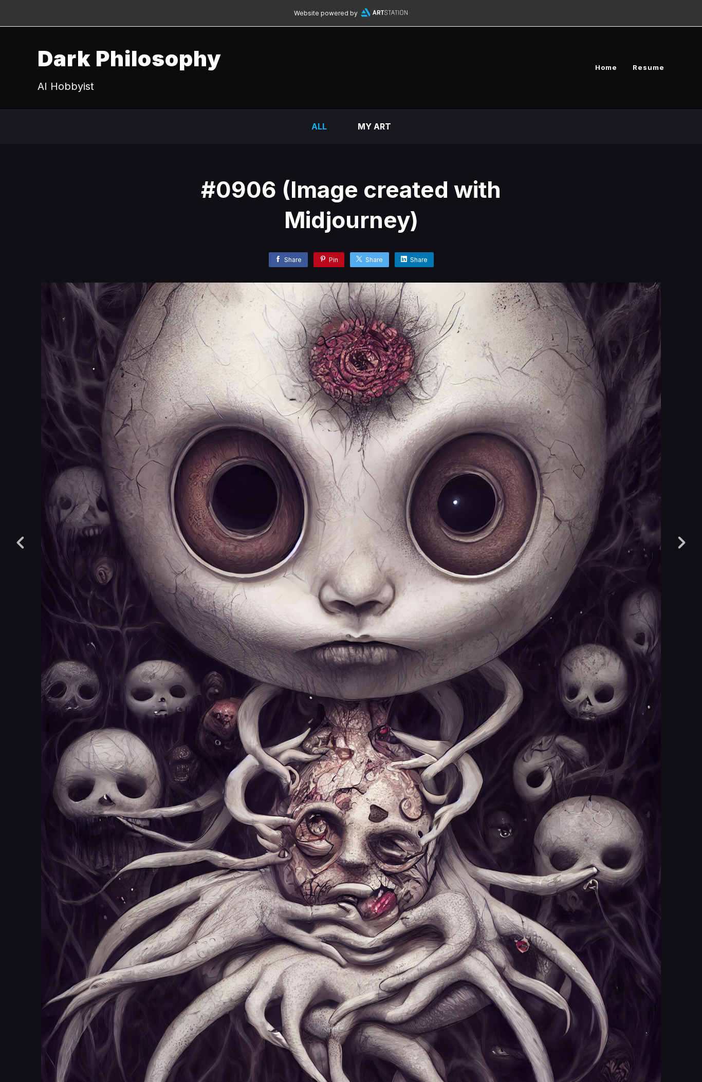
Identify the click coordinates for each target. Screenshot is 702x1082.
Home (606, 67)
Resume (648, 67)
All (319, 126)
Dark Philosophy (129, 58)
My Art (374, 126)
